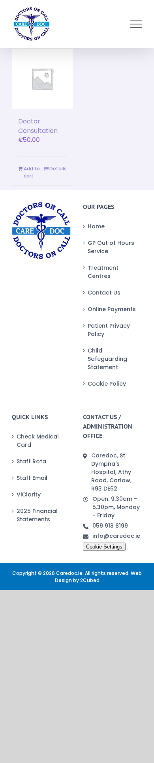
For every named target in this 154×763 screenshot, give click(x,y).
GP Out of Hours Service (111, 247)
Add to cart (32, 172)
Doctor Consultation (38, 126)
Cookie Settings (104, 547)
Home (96, 226)
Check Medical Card (38, 441)
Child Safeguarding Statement (107, 359)
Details (58, 168)
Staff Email (32, 478)
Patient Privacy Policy (109, 330)
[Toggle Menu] (136, 24)
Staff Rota (31, 461)
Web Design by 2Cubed (98, 577)
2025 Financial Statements (37, 515)
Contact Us (104, 293)
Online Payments (112, 309)
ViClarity (29, 494)
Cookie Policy (107, 384)
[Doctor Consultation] (42, 79)
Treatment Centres (103, 272)
